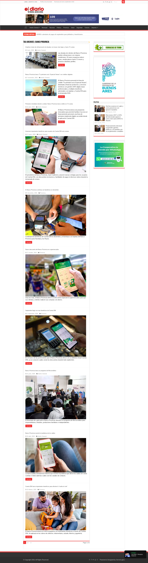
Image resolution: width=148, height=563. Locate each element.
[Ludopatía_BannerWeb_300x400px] (109, 77)
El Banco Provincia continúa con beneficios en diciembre (42, 190)
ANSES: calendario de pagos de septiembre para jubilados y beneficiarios (59, 34)
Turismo (87, 27)
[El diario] (34, 9)
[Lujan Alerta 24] (74, 19)
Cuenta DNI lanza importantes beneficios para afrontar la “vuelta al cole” (46, 486)
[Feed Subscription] (89, 42)
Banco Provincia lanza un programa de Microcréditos (40, 370)
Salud (72, 27)
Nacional (52, 27)
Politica (59, 27)
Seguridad (79, 27)
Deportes (94, 27)
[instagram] (111, 2)
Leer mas (61, 65)
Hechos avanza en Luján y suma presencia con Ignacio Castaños (114, 108)
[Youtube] (109, 2)
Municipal (44, 27)
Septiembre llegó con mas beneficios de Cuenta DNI (40, 310)
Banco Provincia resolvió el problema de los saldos (40, 433)
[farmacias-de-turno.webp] (109, 47)
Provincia (66, 27)
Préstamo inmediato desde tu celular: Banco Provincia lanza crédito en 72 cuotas (49, 104)
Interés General (34, 27)
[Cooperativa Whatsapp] (109, 155)
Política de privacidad (46, 2)
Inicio (25, 27)
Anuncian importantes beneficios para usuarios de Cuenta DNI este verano (47, 131)
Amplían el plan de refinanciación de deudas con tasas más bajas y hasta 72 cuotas (50, 47)
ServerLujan (120, 560)
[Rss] (103, 2)
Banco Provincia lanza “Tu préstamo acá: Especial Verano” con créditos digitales (49, 74)
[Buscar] (123, 1)
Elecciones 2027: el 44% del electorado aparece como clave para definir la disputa (114, 117)
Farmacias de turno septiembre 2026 (64, 2)
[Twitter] (107, 2)
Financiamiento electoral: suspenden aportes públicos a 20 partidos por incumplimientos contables (114, 128)
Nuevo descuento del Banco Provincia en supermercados (42, 249)
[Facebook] (105, 2)
